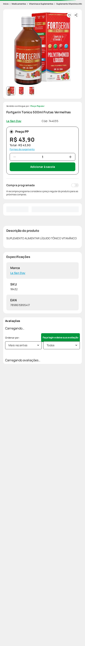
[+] (70, 157)
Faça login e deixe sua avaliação (60, 337)
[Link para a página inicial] (5, 3)
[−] (14, 157)
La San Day (17, 273)
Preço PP (22, 131)
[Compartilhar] (76, 15)
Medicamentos (19, 3)
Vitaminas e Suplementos (41, 3)
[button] (42, 48)
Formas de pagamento (22, 149)
